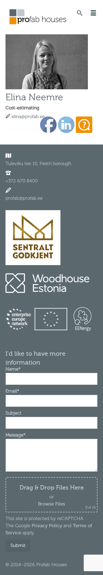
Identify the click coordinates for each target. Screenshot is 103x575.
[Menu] (93, 13)
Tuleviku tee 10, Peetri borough (38, 163)
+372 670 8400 (21, 181)
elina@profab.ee (28, 116)
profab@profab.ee (24, 198)
